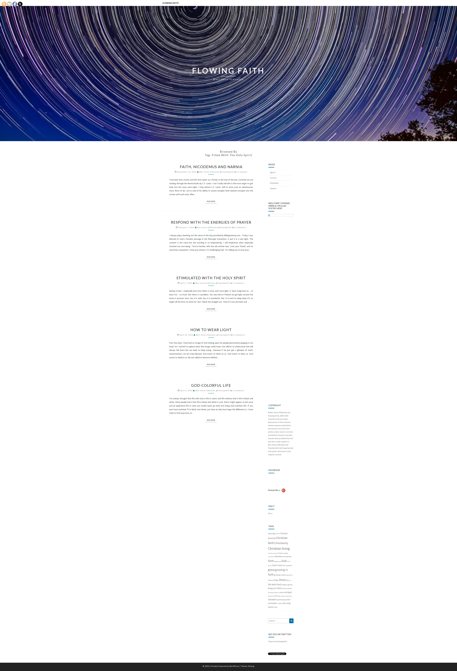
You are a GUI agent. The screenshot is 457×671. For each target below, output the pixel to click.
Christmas (271, 556)
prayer (288, 592)
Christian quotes (283, 553)
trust (275, 607)
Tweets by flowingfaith (277, 641)
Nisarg (251, 666)
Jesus (282, 580)
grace (271, 570)
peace (282, 592)
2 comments (238, 390)
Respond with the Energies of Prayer (211, 222)
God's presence (287, 565)
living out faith (274, 588)
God (283, 561)
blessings (272, 533)
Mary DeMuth (288, 588)
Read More (212, 201)
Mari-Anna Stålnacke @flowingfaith (216, 172)
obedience (276, 592)
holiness (270, 580)
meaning (270, 592)
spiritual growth (283, 599)
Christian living (279, 548)
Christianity (281, 543)
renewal (283, 596)
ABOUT (273, 172)
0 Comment (242, 172)
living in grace (286, 584)
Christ (278, 534)
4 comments (239, 335)
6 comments (240, 227)
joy (287, 580)
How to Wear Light (211, 330)
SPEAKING (274, 183)
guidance (290, 575)
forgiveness (277, 561)
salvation (272, 599)
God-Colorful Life (211, 385)
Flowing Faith (170, 2)
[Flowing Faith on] (276, 493)
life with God (274, 584)
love (282, 588)
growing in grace (280, 575)
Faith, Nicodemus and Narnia (211, 167)
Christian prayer (272, 553)
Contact (273, 178)
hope (276, 580)
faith (271, 561)
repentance (289, 596)
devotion (278, 556)
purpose (270, 596)
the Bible (279, 603)
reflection (277, 596)
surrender (272, 603)
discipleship (287, 556)
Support (273, 188)
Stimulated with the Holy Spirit (211, 278)
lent (290, 580)
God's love (277, 565)
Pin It (270, 513)
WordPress (234, 666)
